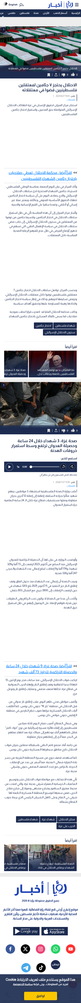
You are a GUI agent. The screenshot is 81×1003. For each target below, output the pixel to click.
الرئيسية (75, 13)
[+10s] (72, 466)
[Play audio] (9, 466)
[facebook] (10, 949)
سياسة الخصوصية (23, 984)
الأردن (46, 13)
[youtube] (70, 949)
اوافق (40, 996)
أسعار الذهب (60, 13)
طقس (11, 13)
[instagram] (40, 949)
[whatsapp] (55, 949)
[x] (25, 949)
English (13, 4)
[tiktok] (41, 967)
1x (18, 466)
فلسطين (24, 13)
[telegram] (26, 967)
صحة (36, 13)
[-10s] (63, 466)
